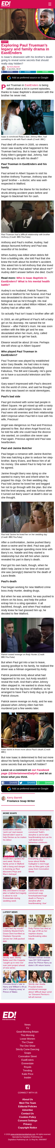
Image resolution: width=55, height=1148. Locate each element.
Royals (27, 1067)
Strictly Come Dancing (27, 1049)
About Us (27, 1099)
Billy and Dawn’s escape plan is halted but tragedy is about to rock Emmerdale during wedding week (14, 895)
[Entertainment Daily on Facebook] (27, 1087)
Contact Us (27, 1113)
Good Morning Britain (27, 1031)
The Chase (27, 1042)
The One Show (27, 1046)
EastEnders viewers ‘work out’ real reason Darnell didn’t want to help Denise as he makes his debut (14, 834)
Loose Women (27, 1039)
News (27, 1024)
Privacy (27, 1124)
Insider (27, 1077)
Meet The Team (27, 1103)
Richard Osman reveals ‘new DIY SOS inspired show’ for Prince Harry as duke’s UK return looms (40, 961)
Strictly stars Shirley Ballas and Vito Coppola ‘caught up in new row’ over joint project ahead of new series (14, 962)
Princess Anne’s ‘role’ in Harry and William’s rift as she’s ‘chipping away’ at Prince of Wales (15, 988)
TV (27, 1028)
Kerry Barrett (15, 67)
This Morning (27, 1035)
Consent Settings (27, 1120)
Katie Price (27, 1074)
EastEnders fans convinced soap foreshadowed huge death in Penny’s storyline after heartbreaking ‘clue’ (37, 897)
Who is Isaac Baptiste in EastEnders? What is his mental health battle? (25, 281)
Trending (27, 1070)
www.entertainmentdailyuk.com (23, 1134)
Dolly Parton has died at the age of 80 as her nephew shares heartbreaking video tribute (39, 933)
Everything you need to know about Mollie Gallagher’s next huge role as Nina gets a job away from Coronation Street (39, 865)
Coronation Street (27, 1056)
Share (10, 72)
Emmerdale (28, 1063)
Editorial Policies (27, 1106)
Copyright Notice (27, 1127)
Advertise (27, 1110)
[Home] (6, 4)
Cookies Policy (27, 1117)
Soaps (5, 42)
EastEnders (31, 85)
